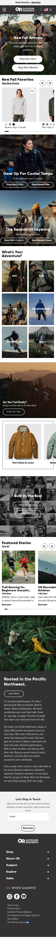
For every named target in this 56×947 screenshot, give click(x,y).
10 (42, 131)
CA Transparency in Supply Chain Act (23, 916)
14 (39, 609)
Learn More (14, 694)
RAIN (41, 276)
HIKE (14, 276)
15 (41, 609)
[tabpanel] (14, 276)
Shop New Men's (28, 59)
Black (13, 124)
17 (47, 609)
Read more (6, 605)
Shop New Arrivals (10, 83)
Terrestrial (10, 124)
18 (49, 609)
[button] (50, 9)
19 (52, 609)
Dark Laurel (43, 124)
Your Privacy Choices (16, 922)
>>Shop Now (35, 3)
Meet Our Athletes (28, 505)
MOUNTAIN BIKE (14, 342)
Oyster (6, 124)
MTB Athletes (28, 513)
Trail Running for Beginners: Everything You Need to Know (17, 590)
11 (45, 131)
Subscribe (28, 828)
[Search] (37, 9)
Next (50, 83)
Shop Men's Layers (14, 240)
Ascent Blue (47, 124)
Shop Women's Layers (42, 240)
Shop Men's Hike (14, 185)
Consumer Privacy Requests (19, 912)
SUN (14, 309)
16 (44, 609)
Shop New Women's (28, 68)
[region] (28, 2)
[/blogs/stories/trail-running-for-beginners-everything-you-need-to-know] (18, 567)
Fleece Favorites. (23, 3)
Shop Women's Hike (41, 185)
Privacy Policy (13, 909)
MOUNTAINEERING (41, 309)
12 (49, 131)
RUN (41, 342)
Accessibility (13, 919)
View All (5, 547)
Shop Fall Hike (14, 412)
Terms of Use (13, 905)
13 (36, 609)
